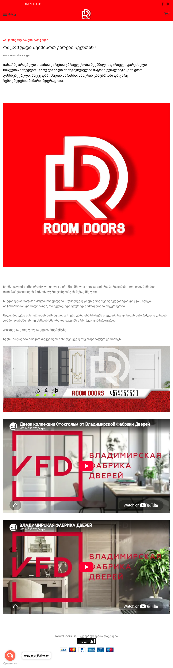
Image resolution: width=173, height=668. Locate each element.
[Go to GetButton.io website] (10, 663)
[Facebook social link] (162, 4)
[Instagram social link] (167, 4)
